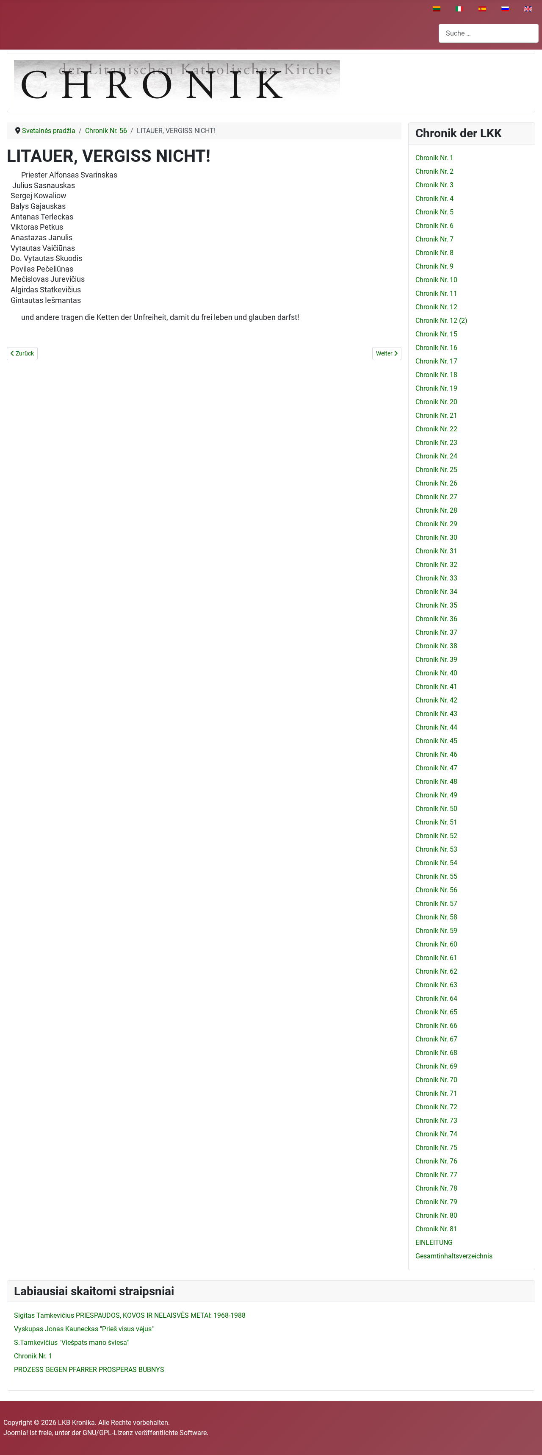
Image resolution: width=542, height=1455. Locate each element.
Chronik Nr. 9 (434, 266)
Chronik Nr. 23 (436, 443)
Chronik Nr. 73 (436, 1120)
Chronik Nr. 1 (434, 158)
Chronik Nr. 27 (436, 497)
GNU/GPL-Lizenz (108, 1433)
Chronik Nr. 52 (436, 836)
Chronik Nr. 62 (436, 971)
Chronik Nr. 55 (436, 876)
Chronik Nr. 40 (436, 673)
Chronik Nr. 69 (436, 1066)
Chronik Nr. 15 (436, 334)
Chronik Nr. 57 (436, 904)
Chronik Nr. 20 (436, 402)
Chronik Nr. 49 (436, 795)
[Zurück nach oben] (527, 1439)
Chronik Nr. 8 (434, 253)
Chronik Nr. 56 (436, 890)
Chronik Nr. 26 (436, 483)
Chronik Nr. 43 (436, 714)
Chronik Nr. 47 (436, 768)
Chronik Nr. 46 (436, 754)
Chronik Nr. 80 (436, 1215)
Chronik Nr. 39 (436, 659)
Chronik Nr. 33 (436, 578)
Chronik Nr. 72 (436, 1107)
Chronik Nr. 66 (436, 1026)
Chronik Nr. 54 (436, 863)
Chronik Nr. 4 (434, 198)
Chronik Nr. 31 (436, 551)
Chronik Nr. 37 (436, 632)
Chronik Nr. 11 (436, 293)
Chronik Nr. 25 (436, 470)
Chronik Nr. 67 (436, 1039)
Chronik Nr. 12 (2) (441, 321)
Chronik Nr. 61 (436, 958)
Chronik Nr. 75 (436, 1148)
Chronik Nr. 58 (436, 917)
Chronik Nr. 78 (436, 1188)
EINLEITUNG (434, 1242)
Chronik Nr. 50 (436, 809)
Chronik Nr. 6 (434, 226)
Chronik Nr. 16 (436, 348)
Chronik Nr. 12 (436, 307)
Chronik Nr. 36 (436, 619)
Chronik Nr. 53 (436, 849)
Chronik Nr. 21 (436, 415)
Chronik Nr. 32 (436, 565)
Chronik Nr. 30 (436, 537)
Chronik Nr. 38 (436, 646)
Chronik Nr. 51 (436, 822)
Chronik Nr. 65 (436, 1012)
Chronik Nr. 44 (436, 727)
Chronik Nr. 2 (434, 171)
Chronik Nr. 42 (436, 700)
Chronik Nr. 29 (436, 524)
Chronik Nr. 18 (436, 375)
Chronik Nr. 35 (436, 605)
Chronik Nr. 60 (436, 944)
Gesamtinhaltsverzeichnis (453, 1256)
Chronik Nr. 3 (434, 185)
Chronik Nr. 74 (436, 1134)
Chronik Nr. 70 (436, 1080)
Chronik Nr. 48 (436, 781)
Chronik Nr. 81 (436, 1229)
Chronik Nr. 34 (436, 592)
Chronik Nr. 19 (436, 388)
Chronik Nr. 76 (436, 1161)
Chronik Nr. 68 (436, 1053)
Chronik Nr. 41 (436, 687)
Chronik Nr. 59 (436, 931)
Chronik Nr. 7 (434, 239)
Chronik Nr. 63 (436, 985)
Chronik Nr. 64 (436, 998)
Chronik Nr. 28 (436, 510)
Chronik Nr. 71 (436, 1093)
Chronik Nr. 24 (436, 456)
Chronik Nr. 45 (436, 741)
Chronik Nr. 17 (436, 361)
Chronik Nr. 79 (436, 1202)
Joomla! (15, 1433)
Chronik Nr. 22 (436, 429)
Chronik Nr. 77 (436, 1175)
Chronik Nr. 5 (434, 212)
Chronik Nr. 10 (436, 280)
